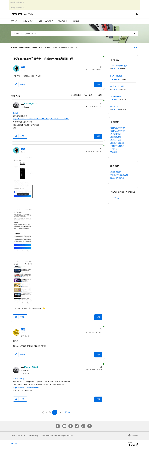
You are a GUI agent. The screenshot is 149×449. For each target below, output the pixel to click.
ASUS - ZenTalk (22, 14)
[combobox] (80, 33)
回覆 (98, 84)
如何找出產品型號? (117, 128)
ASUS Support (116, 198)
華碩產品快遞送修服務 (119, 175)
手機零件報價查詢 (117, 146)
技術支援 (113, 152)
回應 (26, 336)
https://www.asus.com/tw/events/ (26, 388)
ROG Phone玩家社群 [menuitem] (46, 21)
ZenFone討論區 (24, 48)
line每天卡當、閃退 (117, 86)
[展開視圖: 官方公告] (19, 21)
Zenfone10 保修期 (116, 76)
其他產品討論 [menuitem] (63, 21)
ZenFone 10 (36, 48)
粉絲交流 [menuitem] (76, 21)
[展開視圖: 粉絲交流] (80, 21)
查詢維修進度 (115, 137)
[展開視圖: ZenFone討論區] (35, 21)
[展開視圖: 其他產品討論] (69, 21)
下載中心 (113, 149)
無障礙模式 (114, 107)
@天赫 (15, 113)
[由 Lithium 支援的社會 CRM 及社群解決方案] (133, 444)
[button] (16, 84)
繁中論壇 (14, 48)
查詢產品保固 (115, 140)
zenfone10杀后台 (116, 97)
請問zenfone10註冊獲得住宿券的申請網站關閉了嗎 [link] (60, 48)
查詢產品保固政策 (117, 143)
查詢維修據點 (115, 134)
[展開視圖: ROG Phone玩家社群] (55, 21)
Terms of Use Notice (18, 436)
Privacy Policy (33, 436)
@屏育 (21, 379)
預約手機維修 (115, 172)
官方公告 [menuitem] (14, 21)
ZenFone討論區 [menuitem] (28, 21)
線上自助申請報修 (117, 178)
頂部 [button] (15, 444)
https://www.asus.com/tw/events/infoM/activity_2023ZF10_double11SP (41, 119)
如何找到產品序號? (117, 131)
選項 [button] (135, 48)
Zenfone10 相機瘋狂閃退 (118, 66)
